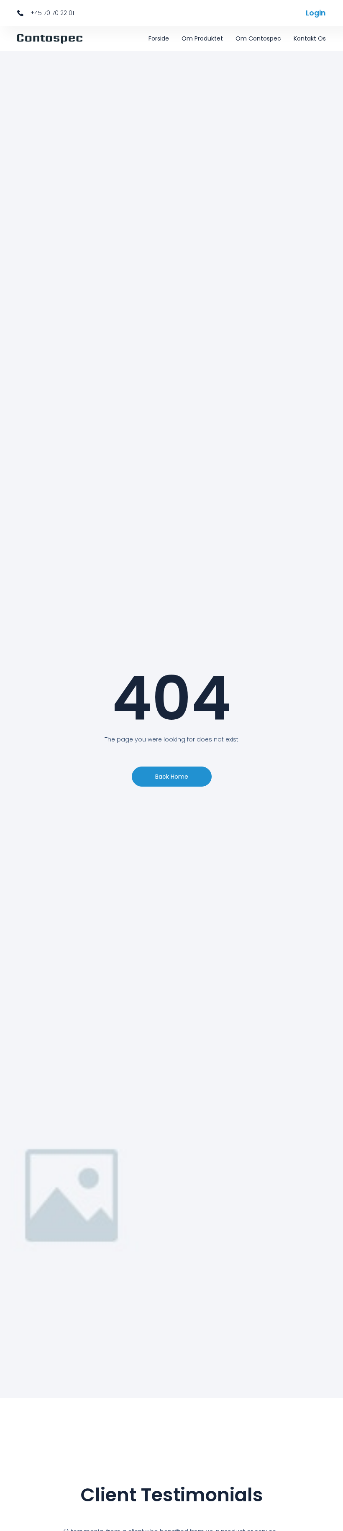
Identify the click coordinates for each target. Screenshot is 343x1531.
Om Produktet (202, 38)
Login (316, 13)
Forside (158, 38)
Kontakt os (310, 38)
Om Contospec (258, 38)
